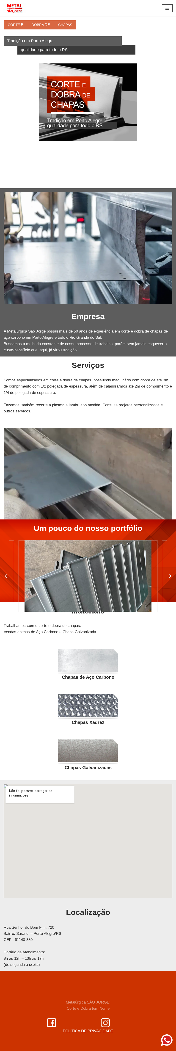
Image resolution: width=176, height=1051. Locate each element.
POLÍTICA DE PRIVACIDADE (88, 1031)
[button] (6, 576)
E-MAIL (21, 113)
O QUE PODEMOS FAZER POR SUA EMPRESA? (49, 149)
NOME (20, 95)
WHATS (20, 131)
